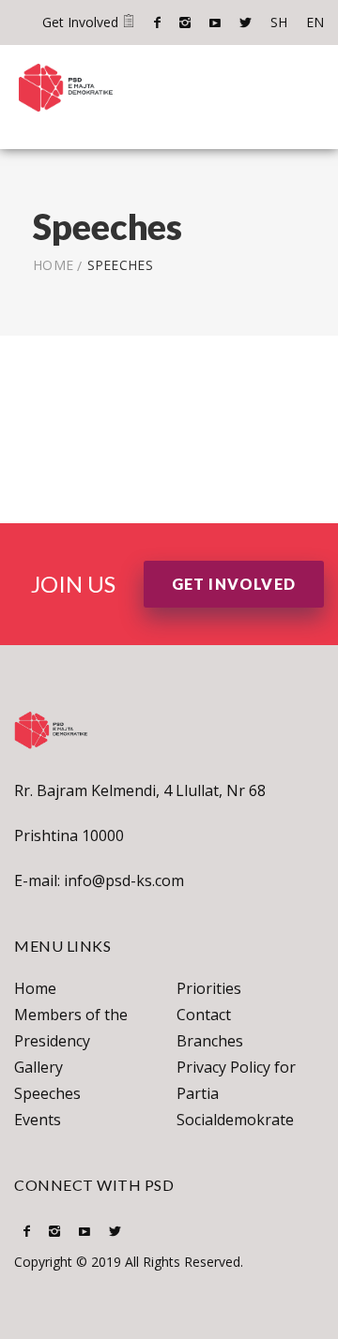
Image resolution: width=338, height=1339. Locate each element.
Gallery (38, 1067)
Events (37, 1119)
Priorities (209, 988)
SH (278, 22)
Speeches (47, 1093)
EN (315, 22)
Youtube (215, 22)
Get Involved (82, 22)
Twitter (245, 22)
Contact (204, 1014)
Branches (210, 1041)
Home (53, 265)
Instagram (185, 22)
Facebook (157, 22)
